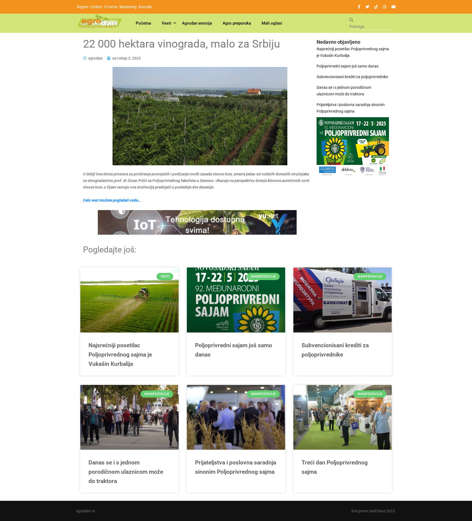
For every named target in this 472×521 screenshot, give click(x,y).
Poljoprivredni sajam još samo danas (348, 66)
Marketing (128, 7)
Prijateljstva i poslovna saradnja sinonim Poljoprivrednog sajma (351, 107)
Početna (143, 23)
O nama (110, 7)
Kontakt (145, 7)
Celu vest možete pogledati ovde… (112, 200)
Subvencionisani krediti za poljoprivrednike (352, 77)
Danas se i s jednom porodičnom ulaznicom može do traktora (344, 90)
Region (82, 7)
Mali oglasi (272, 23)
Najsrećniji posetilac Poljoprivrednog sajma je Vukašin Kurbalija (353, 52)
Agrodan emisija (197, 23)
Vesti (166, 23)
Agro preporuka (237, 23)
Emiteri (96, 7)
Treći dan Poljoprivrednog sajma (335, 467)
